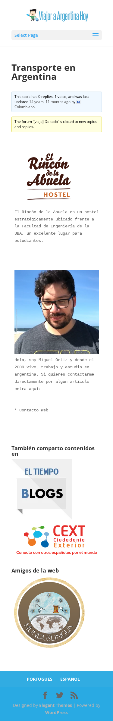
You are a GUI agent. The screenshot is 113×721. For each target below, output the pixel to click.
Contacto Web (33, 410)
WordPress (56, 712)
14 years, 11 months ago (50, 101)
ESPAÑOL (70, 679)
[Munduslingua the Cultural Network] (49, 650)
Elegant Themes (55, 705)
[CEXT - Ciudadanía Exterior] (56, 555)
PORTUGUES (39, 679)
